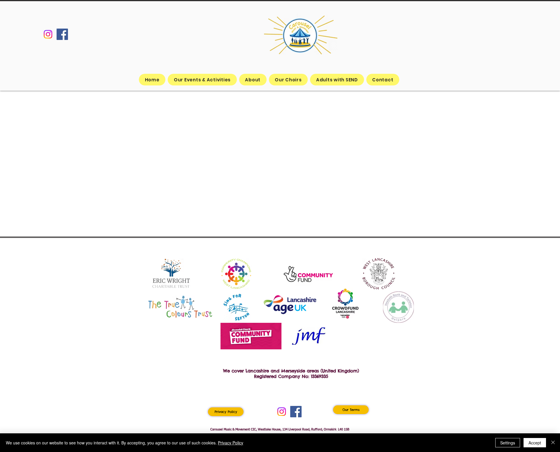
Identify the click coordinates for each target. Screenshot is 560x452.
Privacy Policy (230, 443)
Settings (507, 443)
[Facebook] (62, 34)
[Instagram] (48, 34)
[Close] (553, 442)
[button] (288, 79)
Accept (534, 443)
